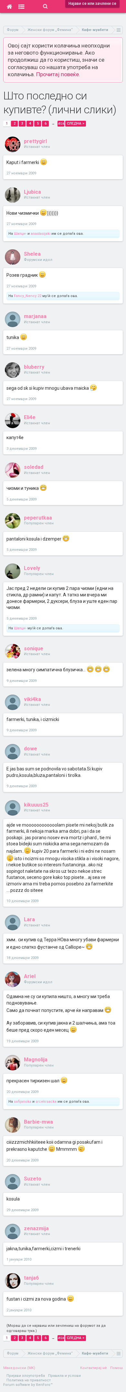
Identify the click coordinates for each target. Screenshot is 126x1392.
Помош (116, 1368)
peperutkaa (38, 518)
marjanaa (35, 316)
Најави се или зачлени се (92, 3)
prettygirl (35, 141)
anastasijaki (40, 234)
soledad (33, 467)
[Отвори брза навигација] (119, 30)
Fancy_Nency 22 (27, 296)
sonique (33, 648)
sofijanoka (22, 1101)
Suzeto (32, 1179)
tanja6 (31, 1278)
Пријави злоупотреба (25, 1376)
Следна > (75, 123)
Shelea (32, 254)
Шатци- (20, 234)
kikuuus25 (36, 805)
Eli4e (30, 417)
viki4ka (32, 699)
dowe (30, 749)
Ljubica (32, 192)
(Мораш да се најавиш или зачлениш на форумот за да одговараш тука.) (56, 1328)
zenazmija (36, 1228)
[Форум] (21, 6)
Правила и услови (64, 1376)
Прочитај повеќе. (58, 74)
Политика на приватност (28, 1380)
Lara (29, 919)
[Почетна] (9, 6)
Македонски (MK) (19, 1368)
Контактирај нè (93, 1368)
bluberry (34, 367)
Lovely (32, 568)
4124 (61, 123)
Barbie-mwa (38, 1122)
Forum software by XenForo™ (28, 1385)
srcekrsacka (46, 1101)
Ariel (30, 976)
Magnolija (35, 1060)
